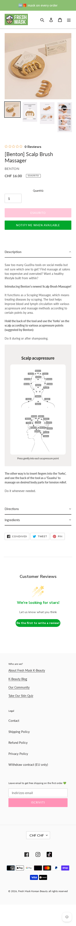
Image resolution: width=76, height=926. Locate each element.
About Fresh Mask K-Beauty (26, 670)
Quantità (38, 190)
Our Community (19, 687)
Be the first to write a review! (38, 623)
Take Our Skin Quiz (20, 695)
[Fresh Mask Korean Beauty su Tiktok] (49, 854)
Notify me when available (38, 225)
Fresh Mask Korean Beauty (33, 891)
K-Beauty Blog (17, 679)
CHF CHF (37, 835)
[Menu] (68, 19)
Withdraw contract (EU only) (28, 764)
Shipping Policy (19, 732)
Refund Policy (18, 742)
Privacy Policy (18, 754)
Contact (13, 720)
